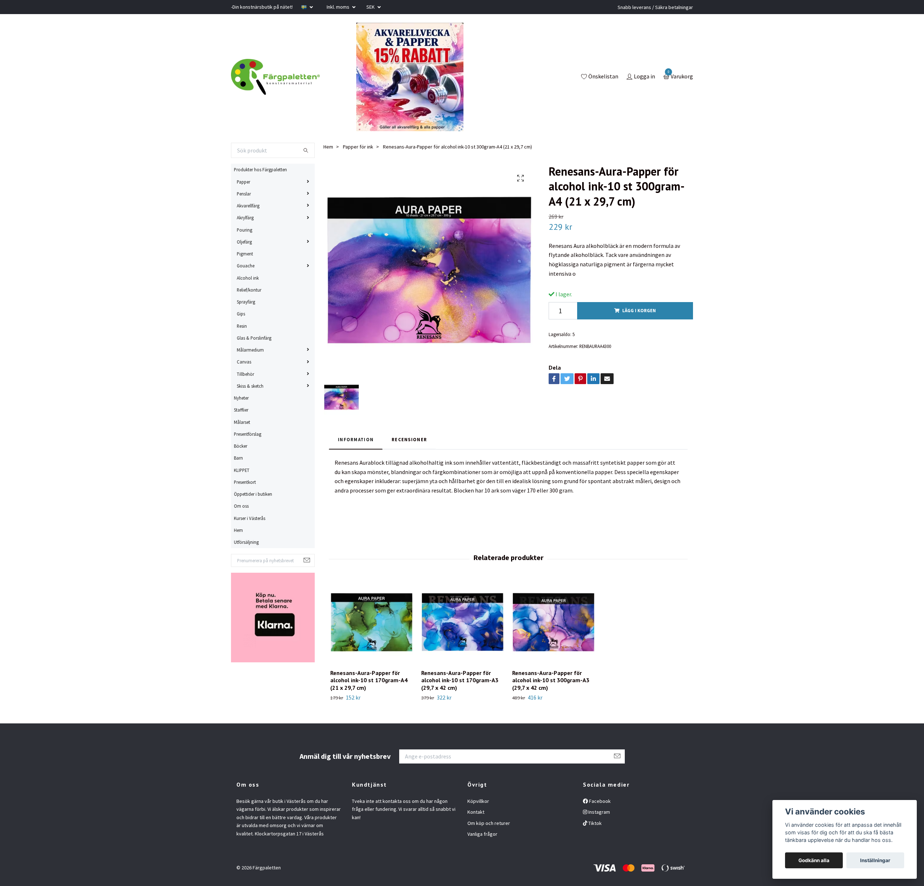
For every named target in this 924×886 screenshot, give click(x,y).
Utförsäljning (246, 542)
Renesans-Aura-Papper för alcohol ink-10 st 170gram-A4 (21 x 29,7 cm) (368, 680)
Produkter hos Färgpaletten (260, 169)
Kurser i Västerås (249, 518)
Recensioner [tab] (409, 439)
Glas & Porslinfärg (254, 338)
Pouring (244, 230)
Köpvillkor (478, 801)
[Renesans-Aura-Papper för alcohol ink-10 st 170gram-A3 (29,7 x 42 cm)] (462, 622)
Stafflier (241, 410)
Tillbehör (245, 374)
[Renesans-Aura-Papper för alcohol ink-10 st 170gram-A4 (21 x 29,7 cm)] (371, 622)
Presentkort (245, 482)
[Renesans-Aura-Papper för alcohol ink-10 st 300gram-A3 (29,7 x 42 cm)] (553, 622)
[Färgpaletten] (275, 77)
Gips (241, 314)
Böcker (240, 446)
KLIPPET (241, 470)
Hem (238, 530)
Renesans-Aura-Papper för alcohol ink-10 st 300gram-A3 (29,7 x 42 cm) (550, 680)
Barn (238, 458)
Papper (243, 182)
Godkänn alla (813, 860)
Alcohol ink (248, 278)
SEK (371, 7)
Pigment (245, 254)
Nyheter (241, 398)
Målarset (242, 422)
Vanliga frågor (482, 834)
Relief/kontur (249, 290)
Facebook (599, 801)
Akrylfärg (245, 217)
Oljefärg (244, 242)
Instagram (598, 812)
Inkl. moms (338, 7)
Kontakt (475, 812)
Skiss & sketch (250, 386)
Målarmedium (250, 350)
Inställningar (875, 860)
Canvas (244, 362)
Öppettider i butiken (253, 494)
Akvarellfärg (248, 205)
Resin (242, 326)
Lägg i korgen (639, 310)
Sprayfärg (246, 302)
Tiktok (594, 823)
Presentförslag (247, 434)
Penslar (244, 194)
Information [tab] (356, 439)
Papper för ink (358, 146)
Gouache (245, 265)
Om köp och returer (488, 823)
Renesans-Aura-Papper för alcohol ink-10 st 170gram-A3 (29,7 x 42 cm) (459, 680)
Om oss (241, 506)
